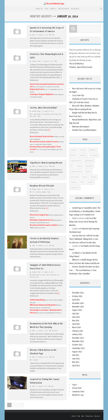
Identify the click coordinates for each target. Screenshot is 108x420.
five (42, 114)
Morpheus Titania (36, 61)
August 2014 (77, 310)
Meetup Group (63, 9)
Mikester (75, 260)
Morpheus (44, 192)
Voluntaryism (75, 187)
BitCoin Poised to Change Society (39, 215)
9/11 (33, 192)
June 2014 (76, 317)
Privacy (85, 177)
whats (39, 116)
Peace (60, 114)
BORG (33, 275)
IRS (72, 166)
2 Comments (35, 360)
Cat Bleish (76, 253)
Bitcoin (73, 155)
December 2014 (78, 303)
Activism (73, 150)
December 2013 (78, 338)
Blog (47, 9)
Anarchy (82, 150)
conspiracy (83, 155)
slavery (94, 177)
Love (58, 275)
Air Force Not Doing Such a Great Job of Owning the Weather (83, 221)
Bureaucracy (38, 275)
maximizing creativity (49, 114)
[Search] (101, 8)
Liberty (79, 166)
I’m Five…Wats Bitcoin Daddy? (43, 108)
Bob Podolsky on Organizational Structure (41, 220)
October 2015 (77, 296)
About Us (39, 9)
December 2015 (78, 293)
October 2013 (77, 345)
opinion (88, 171)
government (89, 160)
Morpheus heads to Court (37, 89)
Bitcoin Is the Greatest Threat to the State (41, 136)
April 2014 (76, 324)
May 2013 (75, 362)
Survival (73, 182)
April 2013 (76, 366)
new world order (76, 171)
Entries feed (76, 388)
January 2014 (77, 334)
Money (56, 114)
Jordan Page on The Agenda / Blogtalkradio (42, 94)
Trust (82, 182)
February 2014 (77, 331)
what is (35, 116)
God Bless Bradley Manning (37, 300)
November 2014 (78, 307)
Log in (74, 385)
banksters (93, 150)
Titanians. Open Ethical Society (80, 67)
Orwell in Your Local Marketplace (84, 130)
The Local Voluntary (76, 64)
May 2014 (75, 321)
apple (35, 114)
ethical (48, 275)
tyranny (90, 182)
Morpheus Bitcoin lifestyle (42, 186)
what (31, 116)
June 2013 (76, 359)
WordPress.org (78, 395)
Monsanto (89, 166)
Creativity (38, 192)
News (53, 9)
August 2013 (77, 352)
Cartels (43, 275)
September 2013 (78, 348)
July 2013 (75, 355)
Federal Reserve (76, 160)
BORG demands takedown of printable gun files (43, 305)
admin (33, 35)
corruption (94, 155)
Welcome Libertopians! (80, 127)
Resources (75, 9)
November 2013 (78, 341)
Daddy (38, 114)
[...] (49, 130)
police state (74, 177)
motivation (32, 277)
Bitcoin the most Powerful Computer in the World (43, 225)
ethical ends (53, 275)
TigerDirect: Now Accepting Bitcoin (46, 163)
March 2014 (76, 327)
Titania (48, 192)
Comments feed (78, 392)
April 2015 (76, 300)
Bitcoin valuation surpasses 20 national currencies (44, 142)
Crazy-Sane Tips (78, 95)
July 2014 (75, 314)
